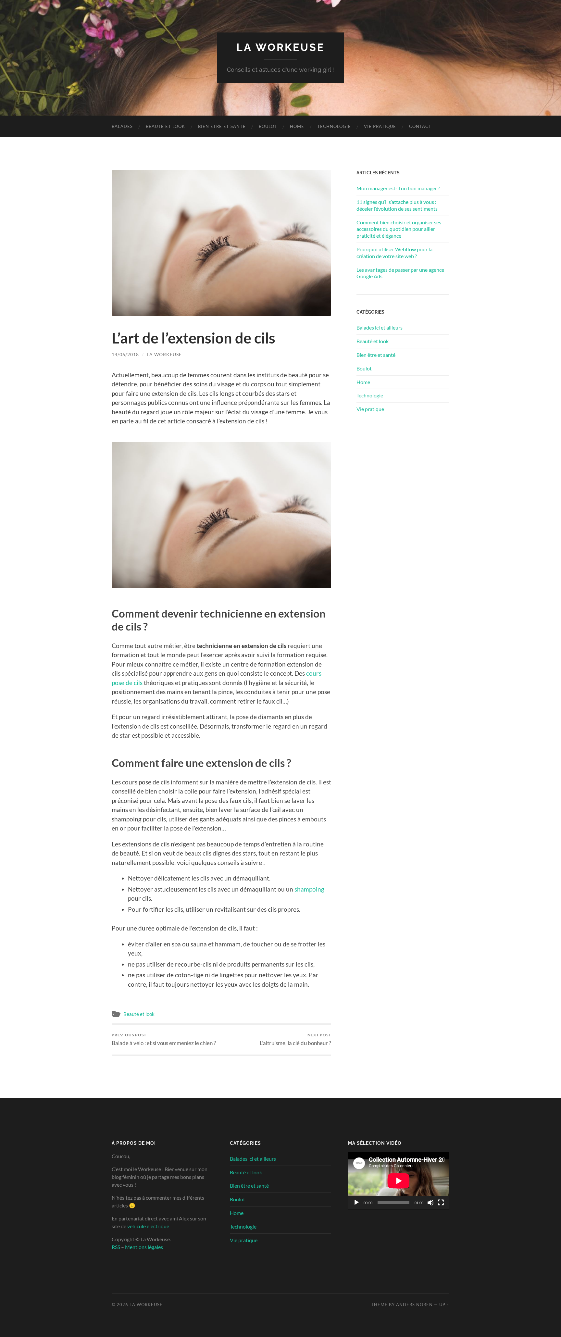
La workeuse (164, 354)
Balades (122, 126)
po (115, 682)
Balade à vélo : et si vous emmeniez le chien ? (164, 1039)
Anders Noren (414, 1304)
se (121, 682)
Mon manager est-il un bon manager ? (398, 188)
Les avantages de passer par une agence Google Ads (400, 273)
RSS (116, 1247)
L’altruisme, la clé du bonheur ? (295, 1039)
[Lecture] (356, 1202)
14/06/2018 (125, 354)
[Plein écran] (441, 1202)
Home (297, 126)
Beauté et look (165, 126)
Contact (420, 126)
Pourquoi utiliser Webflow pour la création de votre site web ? (394, 252)
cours (313, 673)
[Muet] (430, 1202)
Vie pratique (380, 126)
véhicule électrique (148, 1226)
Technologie (334, 126)
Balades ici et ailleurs (379, 327)
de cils (133, 682)
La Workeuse (280, 47)
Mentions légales (144, 1247)
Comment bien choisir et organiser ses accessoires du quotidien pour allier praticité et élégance (398, 229)
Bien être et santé (222, 126)
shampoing (309, 889)
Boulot (268, 126)
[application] (398, 1180)
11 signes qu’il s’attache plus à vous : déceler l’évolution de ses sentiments (397, 205)
